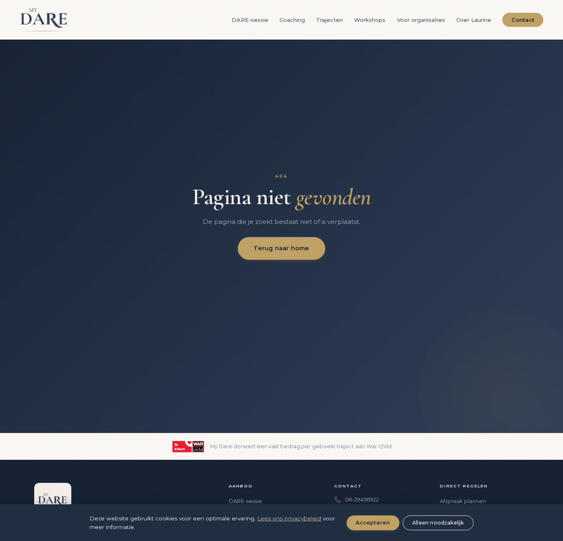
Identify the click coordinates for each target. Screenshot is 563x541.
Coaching (292, 19)
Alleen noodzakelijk (438, 523)
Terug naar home (281, 248)
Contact (522, 19)
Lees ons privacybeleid (289, 518)
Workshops (369, 19)
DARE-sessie (250, 19)
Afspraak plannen (463, 501)
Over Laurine (473, 19)
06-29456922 (362, 499)
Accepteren (373, 523)
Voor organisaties (421, 19)
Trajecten (329, 19)
